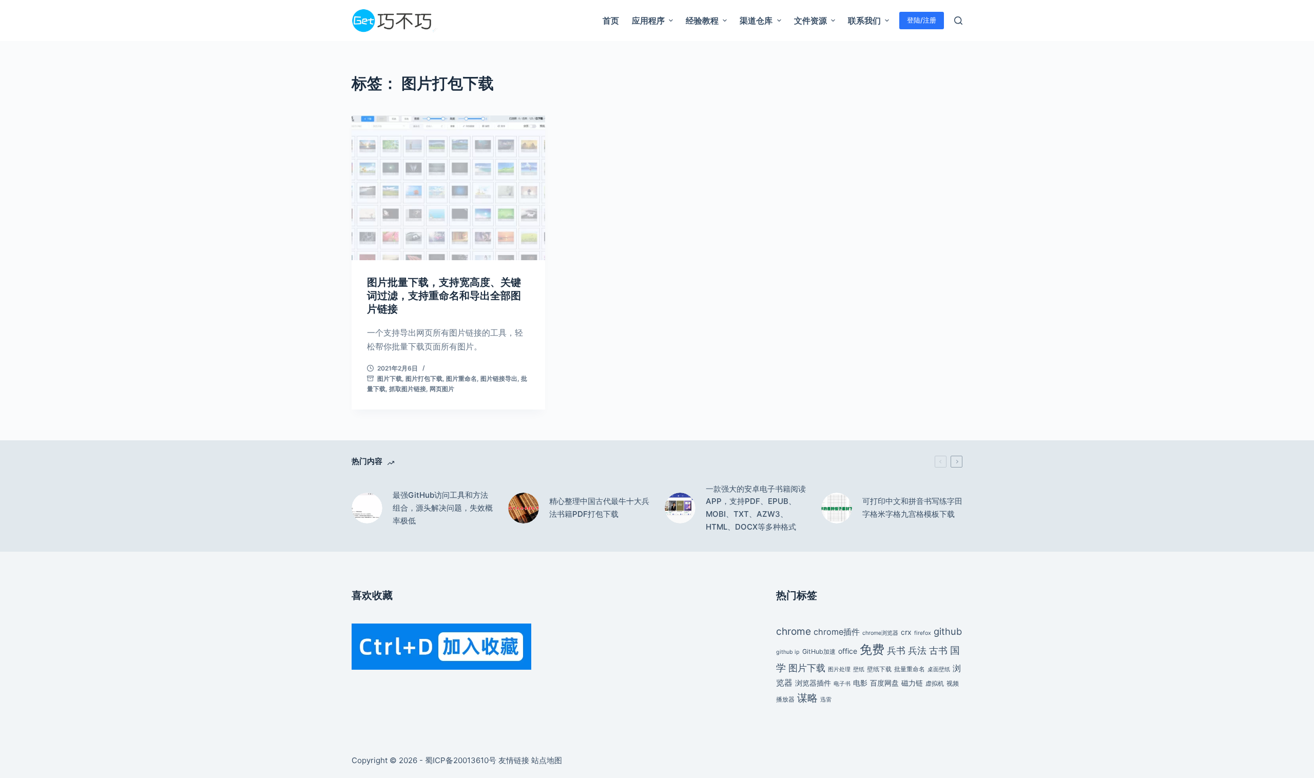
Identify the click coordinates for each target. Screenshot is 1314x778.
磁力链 (912, 682)
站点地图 (546, 760)
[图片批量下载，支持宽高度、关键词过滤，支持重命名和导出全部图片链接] (448, 187)
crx (906, 632)
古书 (938, 650)
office (847, 651)
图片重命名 (461, 378)
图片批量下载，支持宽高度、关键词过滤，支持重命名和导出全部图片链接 (444, 295)
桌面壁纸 (938, 669)
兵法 (917, 650)
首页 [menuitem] (611, 20)
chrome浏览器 (880, 633)
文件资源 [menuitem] (810, 20)
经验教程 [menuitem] (702, 20)
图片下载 (389, 378)
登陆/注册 (921, 20)
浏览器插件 (813, 682)
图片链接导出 (498, 378)
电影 (860, 682)
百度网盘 (884, 682)
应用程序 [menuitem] (648, 20)
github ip (788, 652)
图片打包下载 (423, 378)
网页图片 (442, 389)
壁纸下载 (879, 669)
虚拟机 (934, 683)
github (948, 631)
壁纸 (858, 669)
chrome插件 (837, 632)
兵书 (896, 650)
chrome (793, 631)
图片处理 (839, 669)
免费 (872, 649)
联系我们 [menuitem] (864, 20)
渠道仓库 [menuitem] (756, 20)
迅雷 (826, 699)
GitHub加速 (819, 651)
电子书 (842, 683)
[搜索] (958, 20)
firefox (922, 633)
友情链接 (513, 760)
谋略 (807, 698)
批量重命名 (909, 669)
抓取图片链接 (407, 389)
